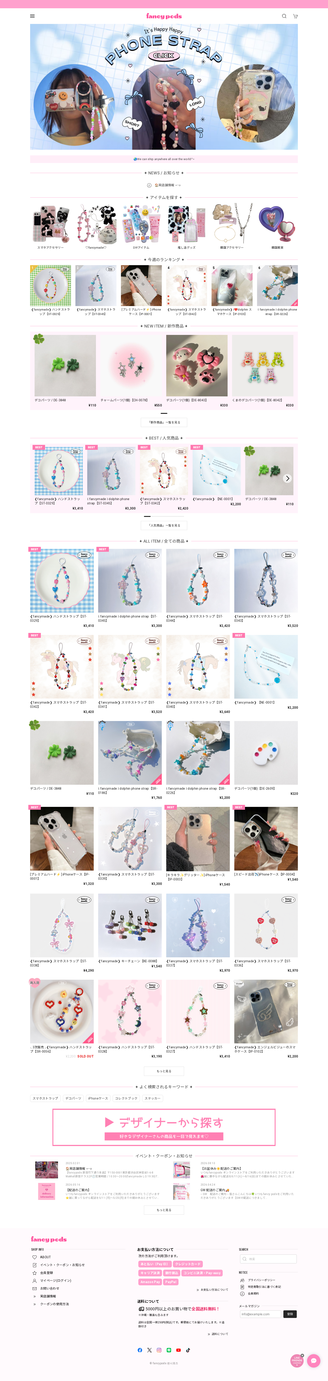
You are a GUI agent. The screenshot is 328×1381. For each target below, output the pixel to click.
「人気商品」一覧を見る (164, 525)
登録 (290, 1314)
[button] (155, 143)
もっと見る (164, 1210)
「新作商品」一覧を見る (164, 422)
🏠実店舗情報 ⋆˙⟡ (167, 185)
